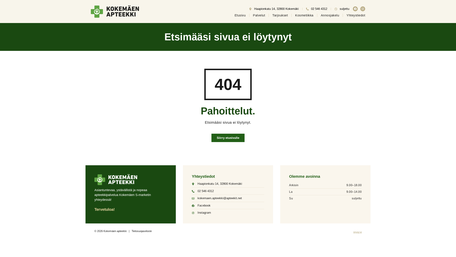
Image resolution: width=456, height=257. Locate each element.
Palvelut (259, 15)
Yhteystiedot (355, 15)
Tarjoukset (280, 15)
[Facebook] (355, 8)
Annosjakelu (330, 15)
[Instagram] (362, 8)
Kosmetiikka (304, 15)
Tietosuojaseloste (142, 231)
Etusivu (240, 15)
